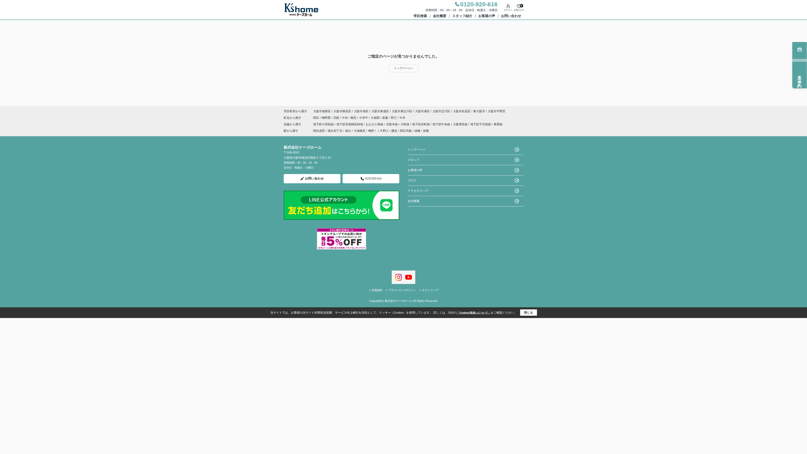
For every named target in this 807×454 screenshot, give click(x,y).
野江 (394, 117)
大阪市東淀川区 (402, 111)
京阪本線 (392, 124)
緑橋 (417, 130)
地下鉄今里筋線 (324, 124)
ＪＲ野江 (383, 130)
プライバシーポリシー (402, 290)
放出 (348, 130)
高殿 (336, 117)
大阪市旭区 (361, 111)
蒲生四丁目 (335, 130)
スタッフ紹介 (462, 16)
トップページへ (403, 68)
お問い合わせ (511, 16)
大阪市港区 (422, 111)
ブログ (412, 180)
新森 (385, 117)
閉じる (528, 312)
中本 (402, 117)
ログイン (508, 10)
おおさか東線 (375, 124)
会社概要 (439, 16)
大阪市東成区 (380, 111)
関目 (316, 117)
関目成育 (319, 130)
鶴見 (354, 117)
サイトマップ (430, 290)
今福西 (375, 117)
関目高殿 (406, 130)
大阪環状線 (460, 124)
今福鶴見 (359, 130)
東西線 (498, 124)
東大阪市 (479, 111)
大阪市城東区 (322, 111)
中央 (345, 117)
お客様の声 (486, 16)
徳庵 (426, 130)
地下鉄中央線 (442, 124)
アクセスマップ (418, 190)
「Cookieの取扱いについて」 (474, 312)
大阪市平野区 (496, 111)
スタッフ (413, 159)
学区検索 (420, 16)
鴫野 (371, 130)
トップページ (416, 149)
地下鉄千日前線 (481, 124)
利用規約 (377, 290)
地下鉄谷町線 (421, 124)
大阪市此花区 (462, 111)
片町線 (405, 124)
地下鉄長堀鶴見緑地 (350, 124)
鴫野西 (326, 117)
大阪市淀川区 (441, 111)
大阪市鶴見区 (342, 111)
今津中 (364, 117)
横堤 (394, 130)
